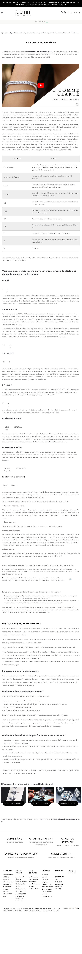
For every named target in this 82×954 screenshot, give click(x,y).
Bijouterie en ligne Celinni (10, 32)
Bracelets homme (47, 896)
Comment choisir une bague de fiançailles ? (21, 896)
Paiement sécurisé (8, 875)
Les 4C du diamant (56, 32)
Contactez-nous (33, 877)
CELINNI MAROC (46, 911)
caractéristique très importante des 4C (39, 51)
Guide (23, 32)
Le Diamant (19, 901)
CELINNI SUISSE (55, 911)
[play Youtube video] (40, 85)
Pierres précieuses (33, 32)
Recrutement (32, 882)
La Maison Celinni (34, 889)
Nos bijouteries (33, 879)
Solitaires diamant (47, 889)
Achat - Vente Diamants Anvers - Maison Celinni (8, 884)
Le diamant (44, 32)
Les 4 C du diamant (51, 819)
